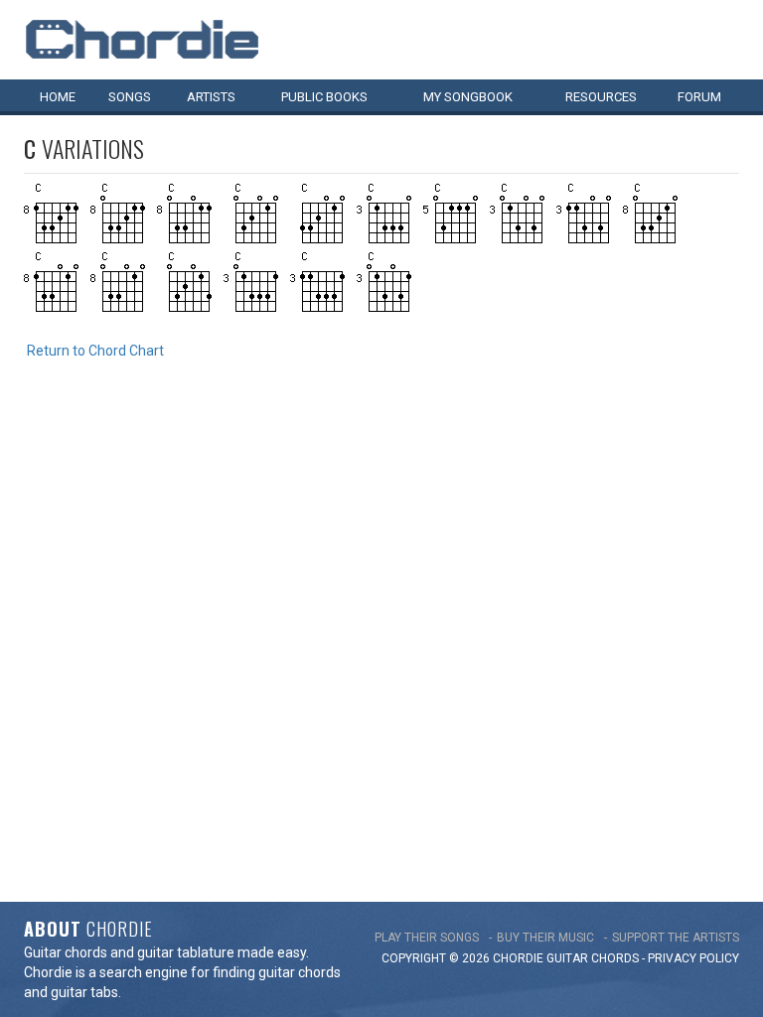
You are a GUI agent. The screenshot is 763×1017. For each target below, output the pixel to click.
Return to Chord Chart (95, 351)
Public (324, 96)
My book (468, 96)
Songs (129, 96)
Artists (211, 96)
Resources (601, 96)
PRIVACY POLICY (693, 958)
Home (58, 96)
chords (615, 958)
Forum (699, 96)
